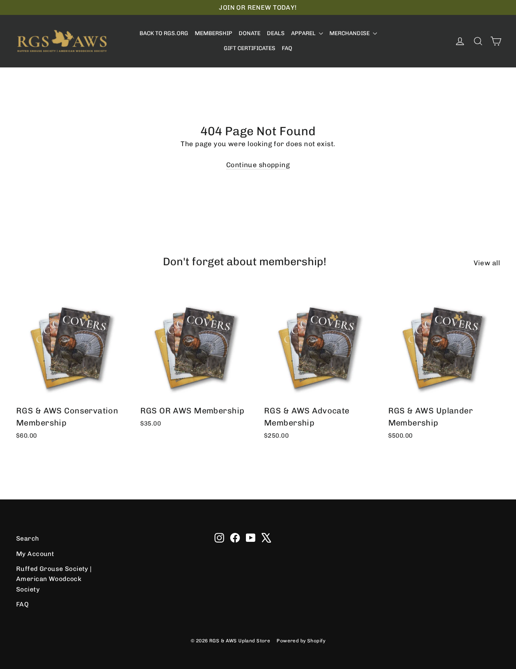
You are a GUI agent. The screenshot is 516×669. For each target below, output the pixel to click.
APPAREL (304, 33)
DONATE (249, 33)
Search (27, 538)
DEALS (276, 33)
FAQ (287, 48)
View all (487, 263)
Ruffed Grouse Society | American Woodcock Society (54, 579)
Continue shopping (258, 165)
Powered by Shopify (301, 641)
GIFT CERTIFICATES (249, 48)
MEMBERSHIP (213, 33)
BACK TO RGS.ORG (163, 33)
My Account (35, 554)
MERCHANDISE (350, 33)
